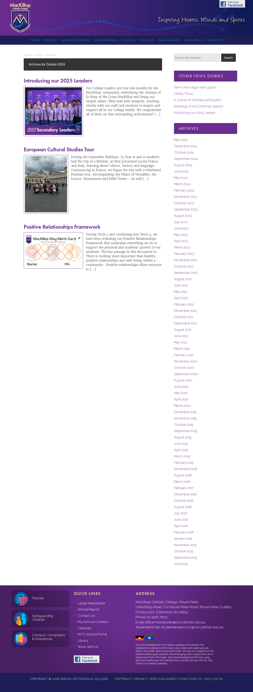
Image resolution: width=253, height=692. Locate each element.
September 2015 (185, 557)
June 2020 (181, 387)
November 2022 (185, 260)
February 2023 (184, 254)
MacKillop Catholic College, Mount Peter (20, 18)
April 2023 (181, 241)
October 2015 (183, 551)
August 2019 (183, 437)
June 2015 (181, 564)
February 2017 (184, 488)
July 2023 (180, 222)
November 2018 (185, 469)
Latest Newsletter (91, 603)
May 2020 (181, 393)
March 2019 (182, 456)
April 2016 (181, 526)
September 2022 (185, 273)
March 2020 (182, 406)
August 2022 (183, 279)
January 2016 (183, 538)
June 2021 (181, 336)
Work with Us (88, 647)
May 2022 (180, 292)
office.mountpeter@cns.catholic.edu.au (175, 622)
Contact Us (86, 616)
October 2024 (184, 152)
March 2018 (182, 481)
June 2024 (181, 171)
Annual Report (88, 609)
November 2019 (185, 418)
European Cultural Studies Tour (59, 149)
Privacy (141, 679)
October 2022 (184, 266)
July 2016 (180, 513)
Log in (217, 679)
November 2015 (185, 545)
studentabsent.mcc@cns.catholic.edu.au (192, 627)
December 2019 (185, 412)
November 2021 (185, 311)
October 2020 (184, 368)
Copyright (123, 679)
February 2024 (184, 190)
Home (28, 55)
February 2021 (184, 355)
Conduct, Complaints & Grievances (48, 637)
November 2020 (185, 361)
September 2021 (185, 323)
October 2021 (183, 317)
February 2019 (184, 462)
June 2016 (181, 519)
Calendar (85, 628)
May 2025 (181, 140)
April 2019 (181, 450)
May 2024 (181, 178)
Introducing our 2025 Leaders (58, 80)
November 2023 (185, 197)
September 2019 (185, 431)
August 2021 (182, 330)
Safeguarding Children (42, 618)
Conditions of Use (194, 679)
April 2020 (181, 399)
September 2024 (186, 159)
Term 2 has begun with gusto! (195, 87)
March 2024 (182, 184)
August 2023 (183, 216)
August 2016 (183, 507)
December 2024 (185, 146)
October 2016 (184, 500)
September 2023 (186, 209)
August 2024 (183, 165)
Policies (38, 598)
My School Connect (93, 622)
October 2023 (184, 203)
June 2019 (181, 444)
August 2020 (183, 380)
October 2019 (183, 425)
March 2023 (182, 247)
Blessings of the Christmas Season (198, 106)
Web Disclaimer (163, 679)
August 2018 (183, 475)
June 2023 (181, 228)
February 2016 (184, 532)
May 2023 (181, 235)
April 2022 (181, 298)
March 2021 (182, 349)
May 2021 (180, 342)
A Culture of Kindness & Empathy (197, 100)
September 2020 (186, 374)
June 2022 (181, 285)
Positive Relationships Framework (62, 226)
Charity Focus (183, 94)
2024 (38, 55)
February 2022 (184, 304)
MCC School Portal (92, 634)
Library (83, 641)
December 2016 (185, 494)
